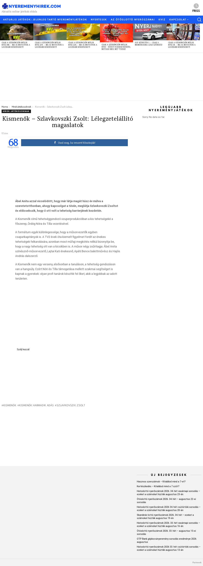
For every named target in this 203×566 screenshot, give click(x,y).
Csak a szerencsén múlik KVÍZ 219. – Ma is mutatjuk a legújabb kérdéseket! (49, 45)
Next (201, 38)
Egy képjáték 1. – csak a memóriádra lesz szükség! (148, 44)
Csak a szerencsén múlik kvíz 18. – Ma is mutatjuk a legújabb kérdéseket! (182, 45)
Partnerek (197, 562)
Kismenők (9, 405)
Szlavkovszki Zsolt (71, 405)
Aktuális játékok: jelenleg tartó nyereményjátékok (45, 19)
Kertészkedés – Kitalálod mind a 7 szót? (158, 486)
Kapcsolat (177, 19)
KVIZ (162, 19)
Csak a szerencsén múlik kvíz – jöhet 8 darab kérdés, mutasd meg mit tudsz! (116, 47)
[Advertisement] (97, 76)
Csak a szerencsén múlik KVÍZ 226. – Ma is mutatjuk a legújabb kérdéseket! (82, 45)
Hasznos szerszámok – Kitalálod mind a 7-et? (161, 481)
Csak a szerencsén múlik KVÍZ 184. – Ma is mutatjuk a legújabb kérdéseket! (16, 45)
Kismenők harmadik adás (36, 405)
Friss (196, 10)
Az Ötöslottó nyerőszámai (133, 19)
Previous (1, 38)
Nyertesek (99, 19)
